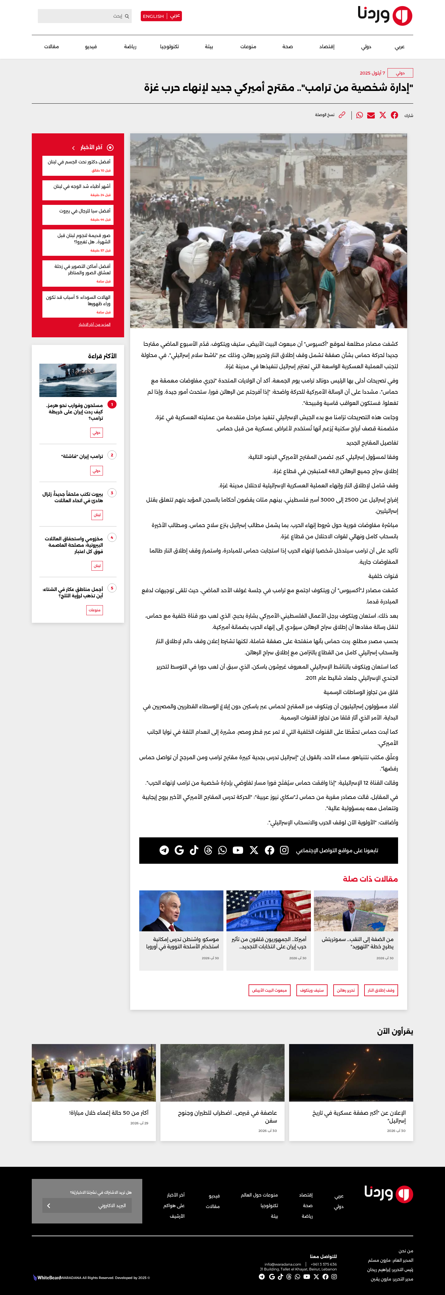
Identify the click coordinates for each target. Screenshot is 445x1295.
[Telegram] (164, 850)
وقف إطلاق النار (381, 990)
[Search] (127, 16)
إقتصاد (327, 46)
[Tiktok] (194, 850)
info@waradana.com (283, 1264)
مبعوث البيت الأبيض (269, 990)
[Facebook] (394, 115)
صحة (287, 46)
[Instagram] (284, 850)
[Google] (179, 850)
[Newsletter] (49, 1206)
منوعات (248, 46)
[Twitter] (383, 115)
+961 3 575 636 (324, 1264)
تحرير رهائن (346, 990)
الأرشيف (177, 1216)
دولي (366, 46)
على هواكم (174, 1205)
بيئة (209, 46)
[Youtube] (237, 850)
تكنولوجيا (169, 46)
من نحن (406, 1250)
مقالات (51, 46)
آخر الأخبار (176, 1195)
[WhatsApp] (222, 850)
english (153, 16)
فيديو (91, 46)
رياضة (130, 46)
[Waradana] (385, 16)
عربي (175, 15)
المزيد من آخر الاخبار (94, 324)
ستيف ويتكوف (312, 990)
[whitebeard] (46, 1278)
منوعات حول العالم (259, 1195)
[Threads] (208, 850)
